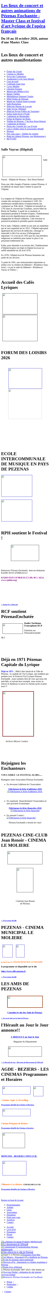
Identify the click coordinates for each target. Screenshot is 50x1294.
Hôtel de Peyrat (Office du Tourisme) (23, 111)
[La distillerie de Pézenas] (36, 1257)
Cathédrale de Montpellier (18, 116)
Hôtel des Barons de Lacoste (19, 106)
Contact (7, 1291)
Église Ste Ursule (14, 71)
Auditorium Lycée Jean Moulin (20, 79)
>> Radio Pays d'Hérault (9, 604)
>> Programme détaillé (9, 920)
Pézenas (10, 131)
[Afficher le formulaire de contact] (21, 818)
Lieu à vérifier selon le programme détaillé (25, 129)
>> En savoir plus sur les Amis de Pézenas (14, 1018)
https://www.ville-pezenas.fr (13, 971)
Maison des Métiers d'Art (18, 91)
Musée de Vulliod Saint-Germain (21, 101)
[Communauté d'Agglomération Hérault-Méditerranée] (25, 1249)
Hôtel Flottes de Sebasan (17, 99)
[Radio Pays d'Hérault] (11, 1267)
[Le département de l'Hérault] (14, 1244)
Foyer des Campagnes (16, 76)
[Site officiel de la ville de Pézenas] (17, 1252)
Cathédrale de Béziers (16, 124)
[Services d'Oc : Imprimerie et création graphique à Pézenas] (25, 1265)
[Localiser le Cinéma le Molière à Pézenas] (20, 956)
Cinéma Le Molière (15, 74)
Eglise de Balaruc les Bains (19, 119)
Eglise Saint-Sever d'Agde (18, 114)
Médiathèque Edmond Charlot (20, 96)
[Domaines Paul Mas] (30, 1255)
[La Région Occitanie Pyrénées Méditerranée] (21, 1242)
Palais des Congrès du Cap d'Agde (22, 126)
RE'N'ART (12, 139)
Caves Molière (13, 86)
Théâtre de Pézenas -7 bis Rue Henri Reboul (26, 121)
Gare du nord (12, 81)
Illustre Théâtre (13, 94)
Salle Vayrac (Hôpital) (16, 109)
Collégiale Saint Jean (16, 84)
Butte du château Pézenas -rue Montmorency (26, 136)
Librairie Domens (14, 89)
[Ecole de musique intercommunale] (17, 1260)
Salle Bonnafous (14, 104)
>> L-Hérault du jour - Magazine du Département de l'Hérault (22, 1062)
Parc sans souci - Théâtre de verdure (22, 134)
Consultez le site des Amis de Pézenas (25, 1012)
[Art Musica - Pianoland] (12, 1257)
